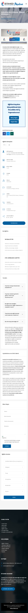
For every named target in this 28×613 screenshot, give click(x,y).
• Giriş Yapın (4, 525)
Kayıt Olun (14, 122)
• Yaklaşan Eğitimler (6, 545)
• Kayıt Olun (3, 527)
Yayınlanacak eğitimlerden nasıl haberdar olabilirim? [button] (12, 314)
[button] (14, 467)
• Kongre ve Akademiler (7, 532)
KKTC (8, 175)
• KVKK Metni (4, 550)
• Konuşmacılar (4, 530)
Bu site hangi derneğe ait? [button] (12, 321)
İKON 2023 (9, 181)
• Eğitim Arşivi (4, 528)
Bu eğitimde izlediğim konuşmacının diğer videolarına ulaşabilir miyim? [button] (13, 305)
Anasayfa (3, 17)
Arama (14, 497)
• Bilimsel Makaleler (5, 546)
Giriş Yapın (14, 118)
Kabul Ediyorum (14, 608)
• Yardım (3, 552)
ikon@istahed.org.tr (11, 210)
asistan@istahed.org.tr (8, 566)
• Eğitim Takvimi (5, 543)
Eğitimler (9, 17)
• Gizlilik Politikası (5, 548)
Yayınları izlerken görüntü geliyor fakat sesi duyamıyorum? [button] (11, 295)
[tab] (14, 286)
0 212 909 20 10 (10, 203)
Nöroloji (17, 188)
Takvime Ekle (14, 223)
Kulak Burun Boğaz (11, 188)
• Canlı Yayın (4, 523)
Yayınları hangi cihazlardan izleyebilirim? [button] (12, 286)
